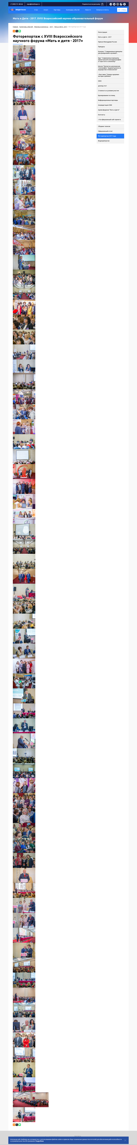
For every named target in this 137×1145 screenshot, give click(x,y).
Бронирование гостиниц (106, 95)
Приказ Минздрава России (107, 42)
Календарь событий (26, 27)
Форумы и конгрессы (41, 27)
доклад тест (102, 86)
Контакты (101, 115)
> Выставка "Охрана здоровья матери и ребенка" (108, 75)
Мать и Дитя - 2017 (60, 27)
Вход (124, 10)
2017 (51, 27)
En (119, 10)
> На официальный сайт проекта (109, 119)
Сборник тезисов (104, 126)
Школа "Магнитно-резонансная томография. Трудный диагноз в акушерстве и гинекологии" (109, 67)
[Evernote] (19, 31)
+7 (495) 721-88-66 (16, 4)
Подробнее (39, 1141)
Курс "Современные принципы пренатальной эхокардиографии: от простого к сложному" (109, 59)
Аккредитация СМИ (105, 105)
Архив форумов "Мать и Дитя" (109, 110)
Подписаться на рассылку (91, 4)
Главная (15, 27)
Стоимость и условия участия (108, 90)
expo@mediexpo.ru (33, 4)
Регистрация (102, 32)
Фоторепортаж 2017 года (107, 136)
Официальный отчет (105, 131)
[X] (17, 31)
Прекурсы (101, 46)
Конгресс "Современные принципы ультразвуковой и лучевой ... (110, 52)
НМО (99, 81)
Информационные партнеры (108, 100)
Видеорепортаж (104, 141)
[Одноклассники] (14, 31)
